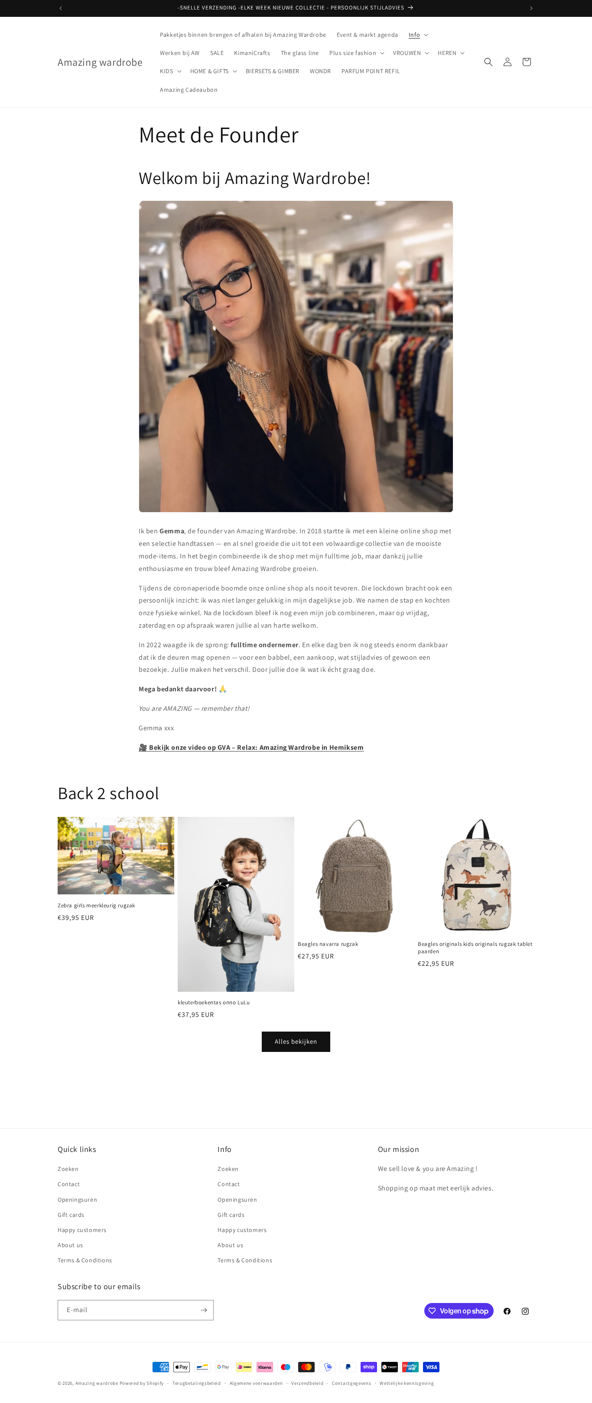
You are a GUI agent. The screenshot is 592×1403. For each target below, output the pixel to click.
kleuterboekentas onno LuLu (214, 1002)
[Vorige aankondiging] (60, 8)
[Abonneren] (203, 1310)
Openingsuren (77, 1199)
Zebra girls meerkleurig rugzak (96, 905)
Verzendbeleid (307, 1383)
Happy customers (82, 1230)
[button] (417, 35)
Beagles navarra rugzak (328, 944)
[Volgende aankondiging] (531, 8)
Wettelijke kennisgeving (407, 1383)
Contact (69, 1184)
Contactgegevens (351, 1383)
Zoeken (68, 1169)
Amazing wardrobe (96, 1383)
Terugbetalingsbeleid (196, 1383)
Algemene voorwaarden (256, 1383)
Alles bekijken (296, 1041)
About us (70, 1245)
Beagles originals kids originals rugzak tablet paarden (475, 948)
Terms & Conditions (85, 1260)
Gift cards (71, 1215)
